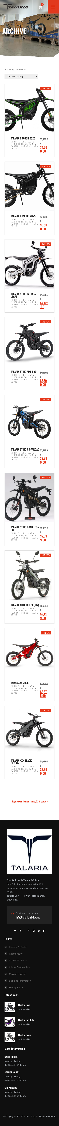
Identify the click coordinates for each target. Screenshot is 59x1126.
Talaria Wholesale (18, 960)
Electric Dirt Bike (26, 1020)
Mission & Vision (17, 974)
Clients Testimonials (19, 967)
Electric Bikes (24, 1035)
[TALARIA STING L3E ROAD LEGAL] (29, 264)
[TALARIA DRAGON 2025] (29, 108)
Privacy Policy (16, 987)
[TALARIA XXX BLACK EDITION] (29, 730)
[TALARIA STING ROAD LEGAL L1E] (29, 497)
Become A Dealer (18, 947)
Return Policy (15, 953)
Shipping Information (20, 980)
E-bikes (14, 141)
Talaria (22, 141)
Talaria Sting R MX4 (20, 146)
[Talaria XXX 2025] (29, 653)
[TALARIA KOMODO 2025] (29, 186)
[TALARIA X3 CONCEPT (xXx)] (29, 575)
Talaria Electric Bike (22, 142)
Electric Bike (24, 1004)
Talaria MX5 (30, 144)
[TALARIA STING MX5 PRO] (29, 341)
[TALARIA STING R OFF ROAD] (29, 419)
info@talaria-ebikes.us (28, 917)
